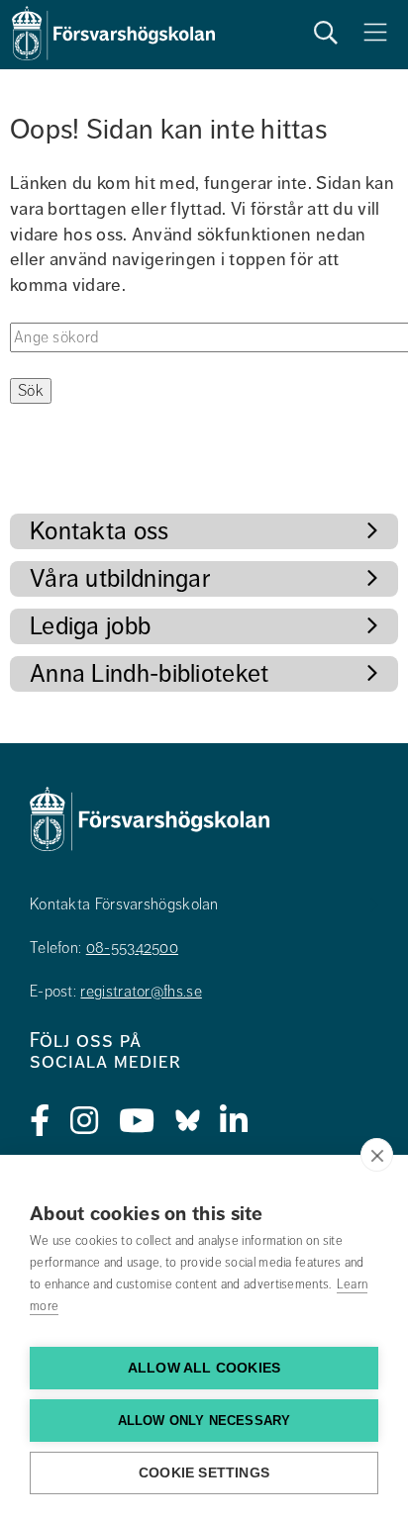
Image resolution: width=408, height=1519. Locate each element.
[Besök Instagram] (84, 1121)
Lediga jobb (90, 626)
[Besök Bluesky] (187, 1121)
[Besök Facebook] (40, 1121)
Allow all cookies (204, 1368)
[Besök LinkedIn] (234, 1121)
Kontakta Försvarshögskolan (124, 904)
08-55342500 (132, 948)
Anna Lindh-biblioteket (149, 673)
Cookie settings (204, 1473)
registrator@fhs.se (140, 991)
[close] (376, 1155)
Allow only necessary (204, 1420)
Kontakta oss (99, 531)
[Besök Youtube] (137, 1121)
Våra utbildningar (120, 578)
